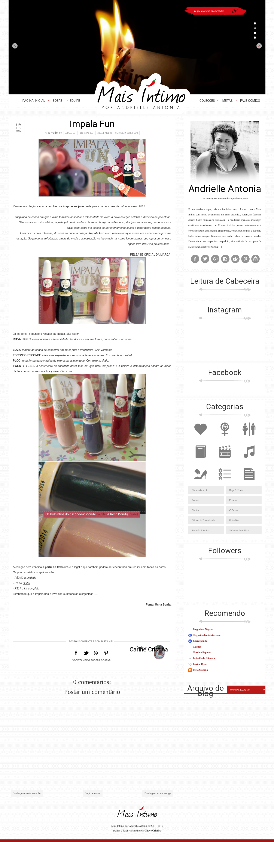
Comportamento (200, 490)
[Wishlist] (225, 483)
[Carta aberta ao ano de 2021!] (137, 47)
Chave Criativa (152, 830)
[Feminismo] (225, 438)
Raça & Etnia (236, 490)
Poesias (196, 500)
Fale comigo (250, 101)
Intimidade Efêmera (204, 658)
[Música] (249, 461)
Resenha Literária (200, 530)
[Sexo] (249, 438)
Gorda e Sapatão (202, 652)
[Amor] (200, 438)
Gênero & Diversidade (203, 520)
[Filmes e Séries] (225, 461)
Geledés (197, 646)
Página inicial (92, 793)
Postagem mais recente (26, 793)
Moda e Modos (104, 133)
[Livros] (200, 461)
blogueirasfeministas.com (206, 635)
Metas (227, 101)
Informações (86, 133)
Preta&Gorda (200, 670)
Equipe (75, 101)
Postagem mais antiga (157, 793)
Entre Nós (234, 520)
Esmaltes (70, 133)
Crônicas (233, 510)
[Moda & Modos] (200, 483)
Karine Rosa (200, 664)
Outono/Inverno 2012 (127, 133)
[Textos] (249, 483)
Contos (195, 510)
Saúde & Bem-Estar (239, 530)
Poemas (233, 500)
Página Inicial (33, 101)
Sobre (57, 101)
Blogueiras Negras (203, 629)
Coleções (207, 101)
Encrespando (200, 641)
